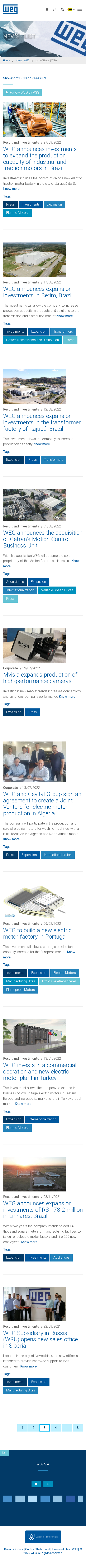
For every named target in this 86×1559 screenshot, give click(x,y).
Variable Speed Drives (57, 590)
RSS (75, 1549)
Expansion (54, 204)
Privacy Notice (13, 1549)
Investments (31, 204)
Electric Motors (17, 213)
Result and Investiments (21, 142)
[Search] (62, 9)
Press (10, 204)
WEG (9, 9)
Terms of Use (61, 1549)
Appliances (61, 1257)
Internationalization (20, 590)
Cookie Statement (37, 1549)
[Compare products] (55, 9)
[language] (71, 9)
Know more (11, 189)
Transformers (63, 331)
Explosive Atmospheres (59, 981)
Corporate (10, 668)
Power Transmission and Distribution (32, 340)
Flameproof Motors (20, 990)
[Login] (47, 9)
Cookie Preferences (47, 1536)
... (67, 1428)
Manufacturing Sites (20, 981)
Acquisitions (15, 582)
